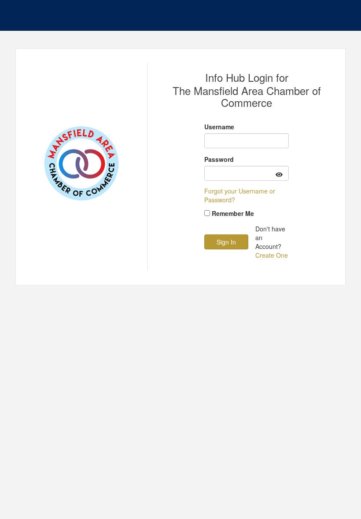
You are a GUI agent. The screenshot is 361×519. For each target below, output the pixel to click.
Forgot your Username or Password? (239, 195)
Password (219, 159)
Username (219, 126)
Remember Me (233, 213)
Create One (271, 255)
